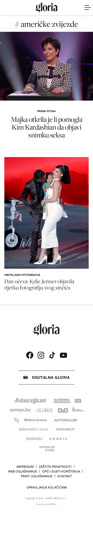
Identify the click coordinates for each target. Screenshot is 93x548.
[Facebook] (29, 355)
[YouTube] (63, 355)
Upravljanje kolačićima (46, 487)
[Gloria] (46, 8)
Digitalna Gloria (51, 377)
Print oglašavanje (36, 476)
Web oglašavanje (22, 471)
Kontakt (65, 476)
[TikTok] (52, 355)
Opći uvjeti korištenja (61, 471)
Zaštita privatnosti (55, 466)
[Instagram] (40, 355)
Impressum (25, 466)
